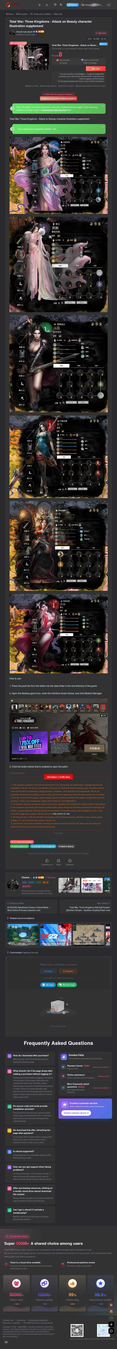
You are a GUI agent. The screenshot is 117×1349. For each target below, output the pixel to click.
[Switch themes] (111, 1331)
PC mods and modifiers (40, 14)
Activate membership (93, 5)
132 (39, 882)
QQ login (50, 984)
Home (10, 14)
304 (32, 882)
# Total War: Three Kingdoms (43, 846)
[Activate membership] (111, 1305)
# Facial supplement (19, 846)
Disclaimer (21, 1320)
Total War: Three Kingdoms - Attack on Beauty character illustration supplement (50, 23)
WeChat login (69, 984)
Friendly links (8, 1320)
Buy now (96, 68)
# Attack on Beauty (66, 846)
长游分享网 (22, 1327)
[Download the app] (111, 1324)
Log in (82, 74)
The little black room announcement (38, 1322)
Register (69, 971)
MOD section (22, 14)
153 (46, 882)
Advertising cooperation (38, 1320)
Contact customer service (75, 1112)
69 (26, 882)
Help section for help (61, 813)
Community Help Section (55, 110)
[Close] (103, 106)
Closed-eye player (24, 31)
